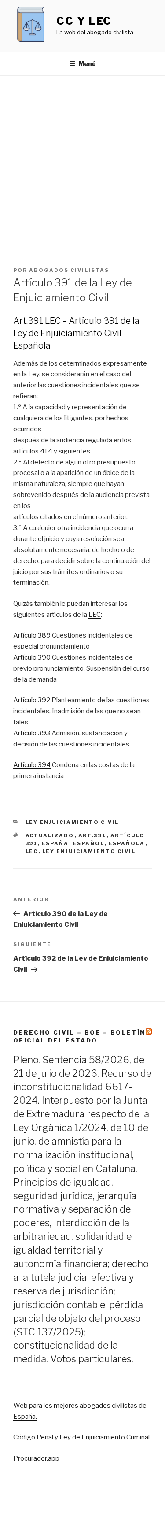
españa (55, 843)
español (89, 843)
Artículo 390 (32, 657)
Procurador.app (36, 1458)
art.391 (92, 835)
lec (32, 851)
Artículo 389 (32, 635)
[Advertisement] (82, 162)
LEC (94, 615)
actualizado (50, 835)
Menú (87, 63)
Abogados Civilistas (69, 270)
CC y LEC (84, 21)
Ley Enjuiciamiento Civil (72, 822)
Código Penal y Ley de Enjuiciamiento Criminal (82, 1437)
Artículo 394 (32, 765)
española (127, 843)
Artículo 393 (31, 733)
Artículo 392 (31, 700)
